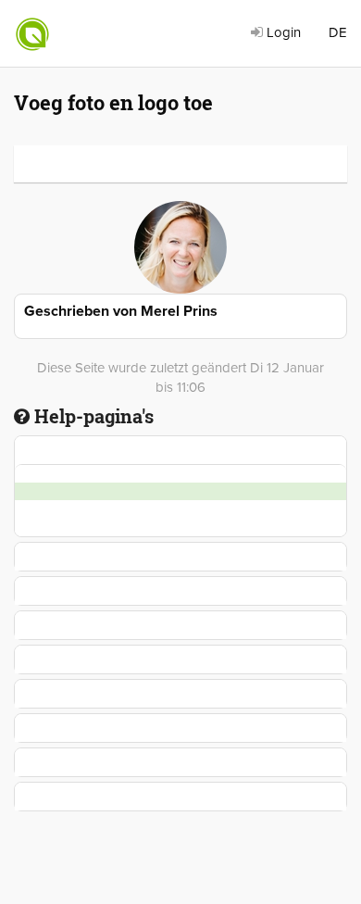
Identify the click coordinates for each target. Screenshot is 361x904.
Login (282, 32)
